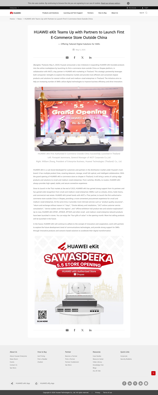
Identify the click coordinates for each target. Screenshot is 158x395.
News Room (14, 359)
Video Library (97, 362)
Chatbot (40, 362)
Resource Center (98, 359)
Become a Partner (71, 356)
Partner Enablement (72, 362)
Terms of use (107, 392)
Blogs (94, 368)
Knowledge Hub (98, 365)
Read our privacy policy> (110, 3)
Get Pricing (41, 356)
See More (13, 368)
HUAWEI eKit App (23, 383)
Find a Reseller (42, 359)
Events (12, 362)
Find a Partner (70, 359)
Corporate (123, 356)
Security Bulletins (126, 359)
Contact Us (13, 365)
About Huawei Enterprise (18, 356)
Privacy (97, 392)
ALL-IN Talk (96, 371)
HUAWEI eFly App (47, 383)
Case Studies (97, 356)
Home (12, 19)
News (19, 19)
